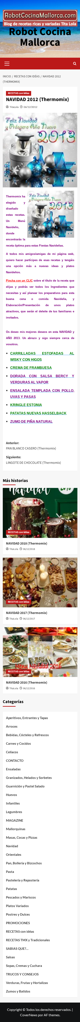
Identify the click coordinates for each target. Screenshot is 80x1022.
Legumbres (14, 812)
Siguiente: (33, 460)
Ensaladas (13, 769)
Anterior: (31, 446)
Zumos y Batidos (18, 991)
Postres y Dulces (18, 914)
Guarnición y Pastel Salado (25, 786)
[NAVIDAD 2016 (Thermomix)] (40, 652)
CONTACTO (14, 760)
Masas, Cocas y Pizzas (21, 837)
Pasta (10, 872)
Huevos (11, 795)
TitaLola (14, 107)
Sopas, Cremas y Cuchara (24, 966)
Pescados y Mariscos (21, 897)
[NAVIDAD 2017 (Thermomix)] (40, 582)
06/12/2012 (30, 107)
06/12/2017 (29, 619)
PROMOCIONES (18, 923)
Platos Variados (17, 906)
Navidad (12, 846)
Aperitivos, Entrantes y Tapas (27, 718)
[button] (7, 63)
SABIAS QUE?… (17, 948)
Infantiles (13, 803)
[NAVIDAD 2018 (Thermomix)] (40, 513)
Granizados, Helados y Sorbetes (29, 778)
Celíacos (12, 752)
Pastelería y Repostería (22, 880)
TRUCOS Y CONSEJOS (22, 974)
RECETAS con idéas (18, 93)
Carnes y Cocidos (18, 743)
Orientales (13, 854)
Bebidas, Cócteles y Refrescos (27, 735)
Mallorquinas (15, 829)
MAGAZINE (14, 820)
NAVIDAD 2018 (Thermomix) (26, 543)
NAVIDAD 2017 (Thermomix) (26, 613)
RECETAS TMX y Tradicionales (28, 940)
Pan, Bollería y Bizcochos (24, 863)
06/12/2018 (29, 549)
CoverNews (28, 1015)
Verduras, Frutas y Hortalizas (27, 983)
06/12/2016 (29, 688)
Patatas (11, 889)
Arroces (11, 726)
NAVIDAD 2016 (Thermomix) (26, 682)
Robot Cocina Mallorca (40, 37)
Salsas (10, 957)
